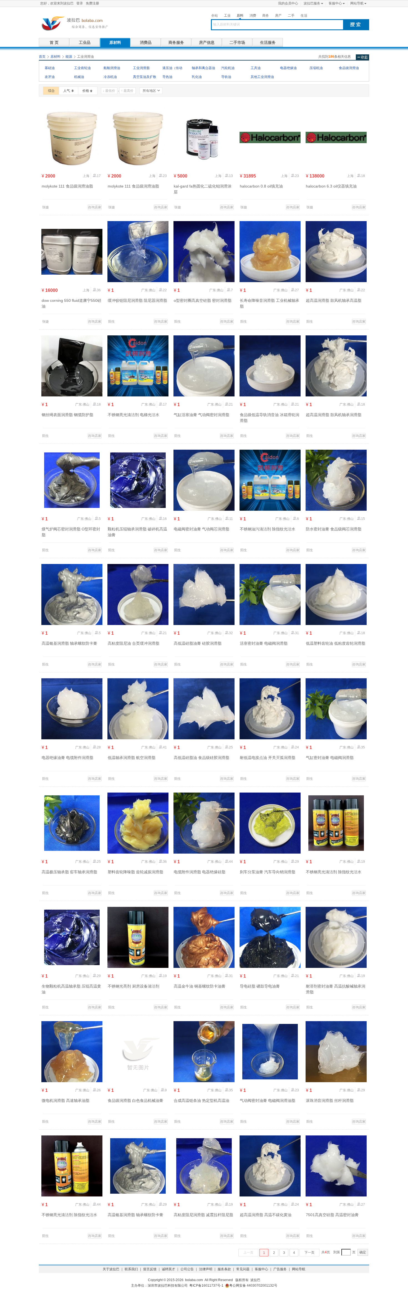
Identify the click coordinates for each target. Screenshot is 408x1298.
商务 (265, 15)
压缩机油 (316, 68)
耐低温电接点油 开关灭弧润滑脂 (267, 757)
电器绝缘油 (288, 68)
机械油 (79, 77)
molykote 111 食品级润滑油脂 (67, 186)
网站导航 (357, 3)
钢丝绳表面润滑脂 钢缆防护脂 (67, 415)
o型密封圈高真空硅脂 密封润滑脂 (202, 300)
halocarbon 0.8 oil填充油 (261, 186)
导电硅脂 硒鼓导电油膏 (260, 986)
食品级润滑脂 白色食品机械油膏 (135, 1100)
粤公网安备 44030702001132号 (253, 1285)
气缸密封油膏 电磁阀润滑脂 (330, 757)
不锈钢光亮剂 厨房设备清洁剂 (133, 986)
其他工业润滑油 (262, 77)
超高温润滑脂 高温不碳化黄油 (265, 1215)
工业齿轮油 (82, 68)
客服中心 (335, 3)
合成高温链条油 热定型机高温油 (201, 1100)
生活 (304, 15)
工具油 (256, 68)
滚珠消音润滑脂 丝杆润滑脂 (330, 1100)
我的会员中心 (288, 3)
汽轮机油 (228, 68)
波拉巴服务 (312, 3)
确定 (362, 1252)
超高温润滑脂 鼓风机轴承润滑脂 (333, 415)
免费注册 (92, 3)
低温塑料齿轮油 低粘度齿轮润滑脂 (335, 643)
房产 (278, 15)
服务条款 (224, 1269)
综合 (51, 91)
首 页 (54, 42)
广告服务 (280, 1269)
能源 (69, 57)
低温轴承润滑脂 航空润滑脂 (131, 757)
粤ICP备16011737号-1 (206, 1285)
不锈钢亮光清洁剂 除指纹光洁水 (333, 872)
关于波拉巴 (111, 1269)
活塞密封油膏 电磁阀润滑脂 (264, 643)
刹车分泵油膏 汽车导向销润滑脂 (267, 872)
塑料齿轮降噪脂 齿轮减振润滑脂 (135, 872)
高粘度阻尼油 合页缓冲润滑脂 (133, 643)
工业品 (84, 42)
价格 (85, 91)
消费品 (146, 42)
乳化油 (197, 77)
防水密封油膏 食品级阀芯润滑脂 (333, 529)
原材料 (115, 42)
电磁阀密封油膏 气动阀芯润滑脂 (201, 529)
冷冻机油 (110, 77)
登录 (79, 3)
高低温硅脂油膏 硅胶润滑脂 (197, 643)
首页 (42, 57)
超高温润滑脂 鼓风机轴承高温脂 (333, 300)
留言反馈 (150, 1269)
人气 (66, 91)
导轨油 (226, 77)
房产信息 (207, 42)
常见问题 (243, 1269)
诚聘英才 (168, 1269)
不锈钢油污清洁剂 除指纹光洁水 (267, 529)
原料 (240, 15)
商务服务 (176, 42)
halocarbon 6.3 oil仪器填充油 (331, 186)
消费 (253, 15)
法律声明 (205, 1269)
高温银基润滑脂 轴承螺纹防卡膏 (69, 643)
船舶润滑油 (112, 68)
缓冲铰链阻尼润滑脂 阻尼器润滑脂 (137, 300)
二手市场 (237, 42)
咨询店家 (94, 207)
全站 (214, 15)
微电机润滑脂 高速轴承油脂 (65, 1100)
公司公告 (187, 1269)
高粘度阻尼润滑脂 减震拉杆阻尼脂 (203, 1215)
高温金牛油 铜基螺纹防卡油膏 (199, 986)
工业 (227, 15)
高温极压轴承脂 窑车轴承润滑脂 (69, 872)
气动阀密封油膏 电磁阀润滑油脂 (267, 1100)
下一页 (309, 1252)
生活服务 (268, 42)
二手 (291, 15)
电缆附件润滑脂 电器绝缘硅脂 (199, 872)
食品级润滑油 (349, 68)
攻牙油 (50, 77)
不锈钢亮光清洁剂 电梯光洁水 (133, 415)
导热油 (167, 77)
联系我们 (131, 1269)
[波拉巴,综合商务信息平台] (73, 23)
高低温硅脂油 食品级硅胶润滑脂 (201, 757)
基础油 (50, 68)
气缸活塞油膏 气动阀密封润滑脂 (201, 415)
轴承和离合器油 (203, 68)
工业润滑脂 (141, 68)
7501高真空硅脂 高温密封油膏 (332, 1215)
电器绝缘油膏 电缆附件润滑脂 (67, 757)
